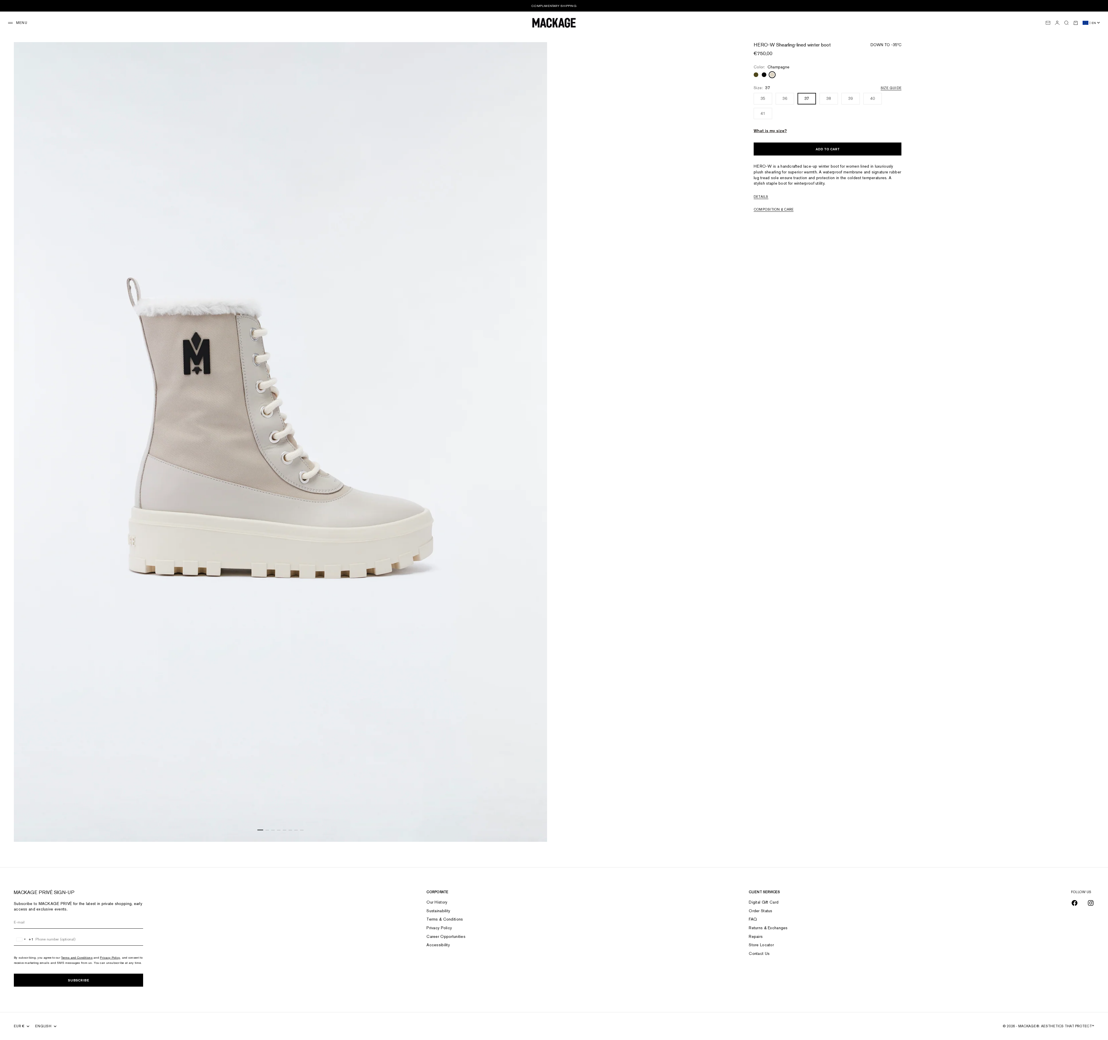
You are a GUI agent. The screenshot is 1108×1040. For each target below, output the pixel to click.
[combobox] (23, 939)
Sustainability (438, 910)
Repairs (756, 936)
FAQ (753, 919)
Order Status (760, 910)
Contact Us (759, 953)
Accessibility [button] (438, 944)
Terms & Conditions (444, 919)
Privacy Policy (110, 957)
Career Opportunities (445, 936)
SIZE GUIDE (891, 88)
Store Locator (761, 944)
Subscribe (78, 980)
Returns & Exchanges (768, 927)
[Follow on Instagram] (1090, 903)
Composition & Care (773, 209)
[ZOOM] (535, 830)
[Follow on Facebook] (1074, 903)
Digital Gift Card (763, 902)
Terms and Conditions (77, 957)
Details (761, 196)
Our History (436, 902)
